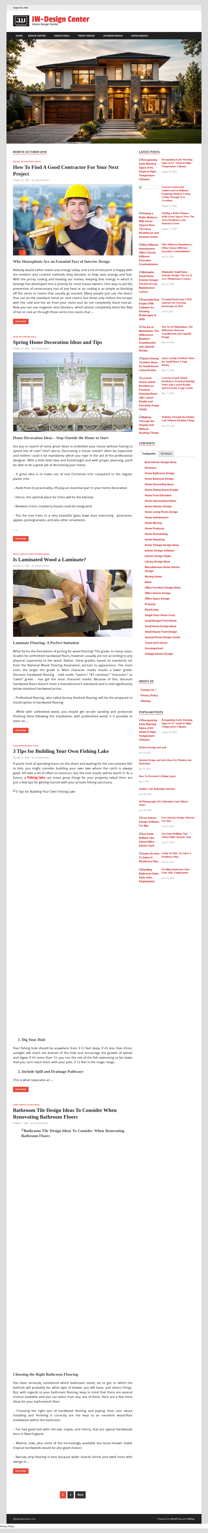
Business (150, 467)
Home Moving (153, 523)
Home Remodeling (156, 534)
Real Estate (152, 609)
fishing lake (36, 777)
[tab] (149, 454)
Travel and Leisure (156, 642)
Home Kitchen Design (158, 506)
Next (80, 1494)
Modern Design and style (152, 747)
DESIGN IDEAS (62, 35)
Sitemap (146, 701)
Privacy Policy (149, 695)
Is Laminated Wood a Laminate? (49, 559)
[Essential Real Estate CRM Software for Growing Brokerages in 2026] (149, 299)
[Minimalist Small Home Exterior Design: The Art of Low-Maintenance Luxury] (149, 272)
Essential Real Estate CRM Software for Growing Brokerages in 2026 (177, 303)
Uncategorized (154, 648)
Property (150, 604)
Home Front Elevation (158, 495)
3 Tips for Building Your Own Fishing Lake (61, 751)
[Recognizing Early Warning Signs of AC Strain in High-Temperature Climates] (149, 159)
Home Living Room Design (161, 512)
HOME (19, 35)
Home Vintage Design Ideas (26, 1105)
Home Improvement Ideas (25, 746)
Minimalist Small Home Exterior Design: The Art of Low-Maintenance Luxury (177, 275)
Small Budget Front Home (161, 620)
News (148, 582)
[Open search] (193, 35)
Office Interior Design (158, 593)
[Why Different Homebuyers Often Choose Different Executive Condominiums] (149, 244)
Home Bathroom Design (160, 473)
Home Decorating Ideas (24, 337)
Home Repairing (155, 539)
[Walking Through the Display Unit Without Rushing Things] (149, 417)
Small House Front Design (161, 631)
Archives (166, 453)
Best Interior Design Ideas (161, 462)
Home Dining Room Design (161, 489)
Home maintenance (157, 517)
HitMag (190, 1519)
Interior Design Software (160, 550)
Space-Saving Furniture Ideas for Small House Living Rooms (178, 361)
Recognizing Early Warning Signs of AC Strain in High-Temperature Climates (177, 163)
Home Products (154, 528)
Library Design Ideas (157, 561)
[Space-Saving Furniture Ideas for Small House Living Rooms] (149, 358)
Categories (149, 453)
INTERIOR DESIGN (113, 35)
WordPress (176, 1519)
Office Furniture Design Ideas (163, 587)
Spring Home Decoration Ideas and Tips (57, 342)
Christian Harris (42, 180)
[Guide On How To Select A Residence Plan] (149, 853)
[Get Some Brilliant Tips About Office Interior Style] (149, 834)
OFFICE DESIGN (139, 35)
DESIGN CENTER (37, 35)
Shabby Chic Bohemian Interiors (157, 788)
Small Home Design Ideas (160, 626)
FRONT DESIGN (86, 35)
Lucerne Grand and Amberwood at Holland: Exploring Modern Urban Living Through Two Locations (176, 194)
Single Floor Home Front (160, 615)
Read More (19, 321)
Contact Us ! (148, 690)
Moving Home (153, 576)
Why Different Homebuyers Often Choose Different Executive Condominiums (177, 248)
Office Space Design (157, 598)
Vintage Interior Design (159, 653)
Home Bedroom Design (159, 478)
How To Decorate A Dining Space (157, 776)
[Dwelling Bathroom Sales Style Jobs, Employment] (149, 869)
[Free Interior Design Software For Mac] (149, 818)
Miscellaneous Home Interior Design (31, 554)
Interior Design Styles (158, 556)
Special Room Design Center (27, 161)
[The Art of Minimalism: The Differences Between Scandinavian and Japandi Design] (149, 327)
